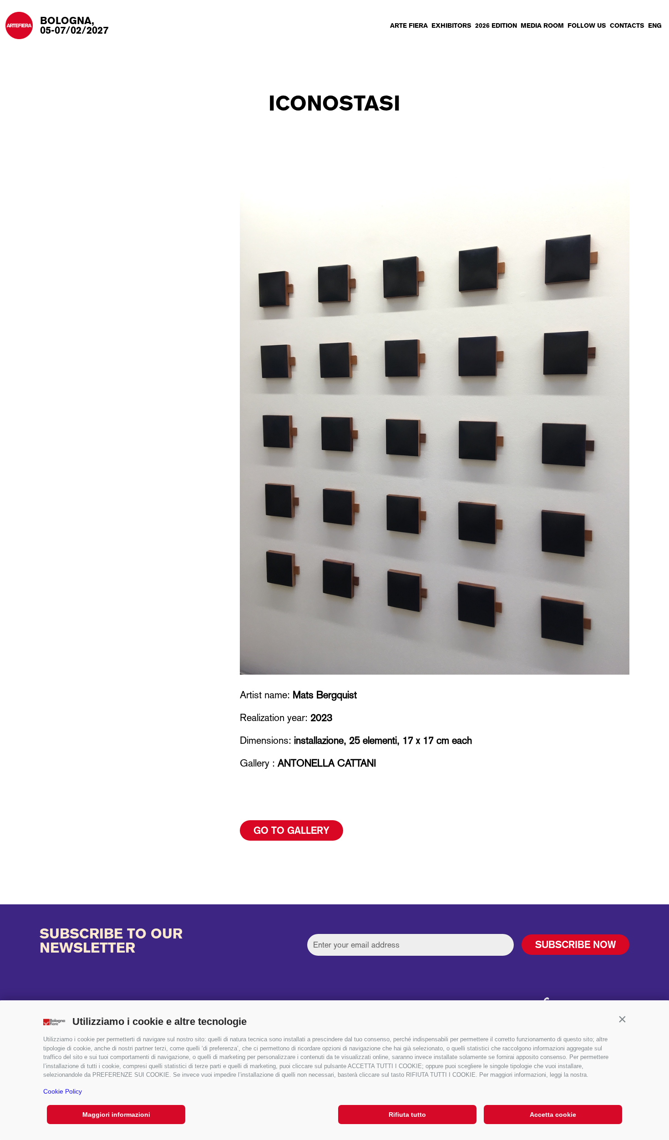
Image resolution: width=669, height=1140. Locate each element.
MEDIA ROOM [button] (542, 25)
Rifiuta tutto (407, 1114)
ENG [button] (655, 25)
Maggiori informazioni (116, 1114)
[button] (622, 1019)
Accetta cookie (553, 1114)
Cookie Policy (62, 1091)
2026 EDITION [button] (496, 25)
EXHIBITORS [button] (451, 25)
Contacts (627, 25)
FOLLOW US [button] (587, 25)
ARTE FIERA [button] (409, 25)
